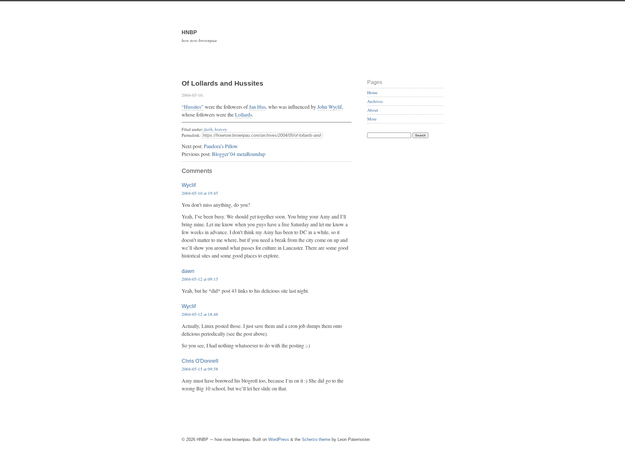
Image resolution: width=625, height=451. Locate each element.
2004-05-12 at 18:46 (200, 314)
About (372, 110)
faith (208, 129)
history (221, 129)
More (372, 119)
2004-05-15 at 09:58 (200, 369)
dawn (188, 271)
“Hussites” (192, 106)
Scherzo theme (316, 439)
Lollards (243, 114)
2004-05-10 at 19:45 (200, 193)
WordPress (278, 439)
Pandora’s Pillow (221, 146)
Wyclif (189, 185)
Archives (375, 101)
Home (372, 92)
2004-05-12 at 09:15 (200, 279)
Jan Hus (257, 106)
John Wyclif (329, 106)
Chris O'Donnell (200, 361)
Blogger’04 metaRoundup (238, 153)
